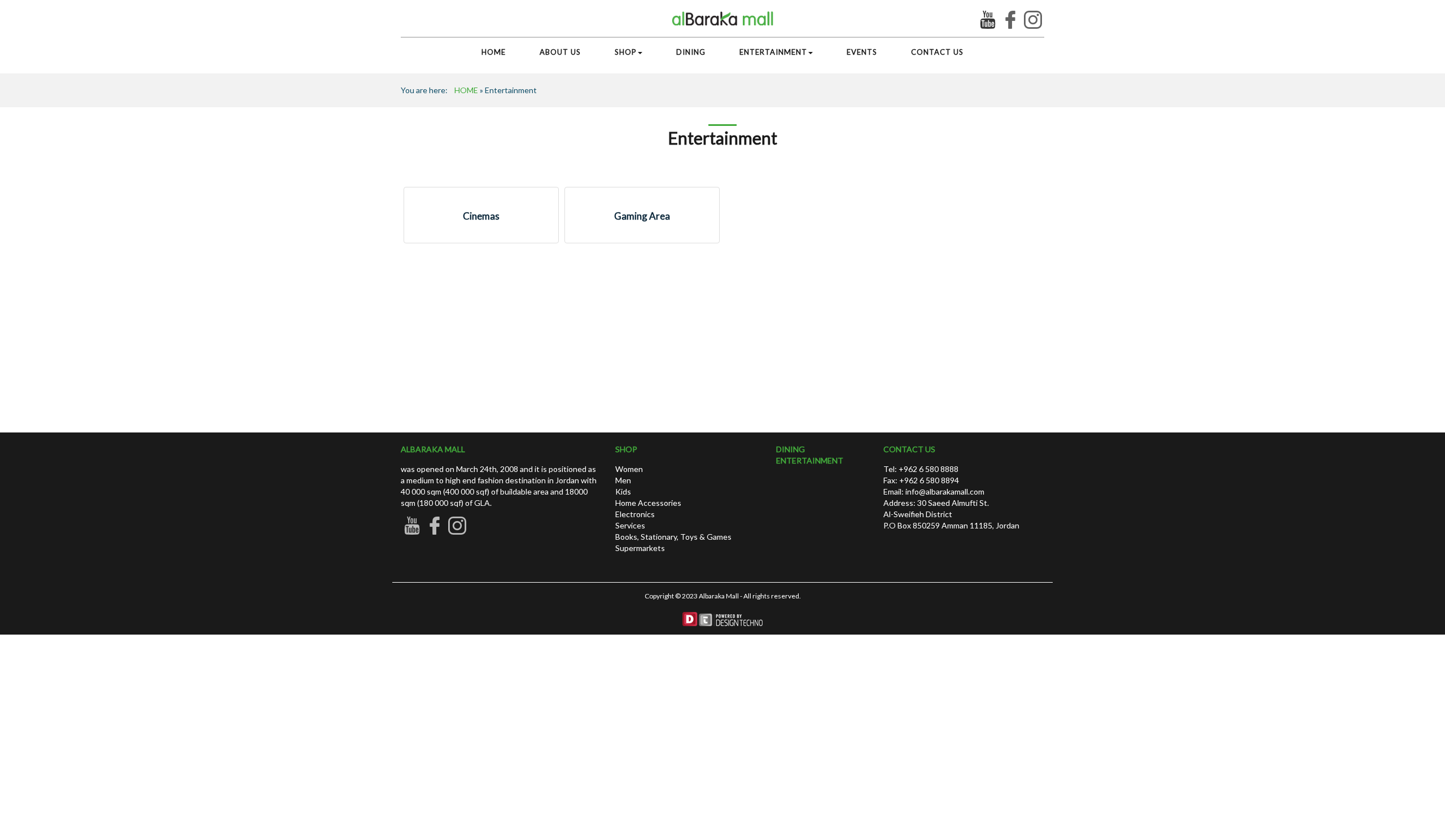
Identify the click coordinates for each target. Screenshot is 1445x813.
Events (862, 51)
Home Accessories (648, 503)
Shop (626, 51)
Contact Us (937, 51)
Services (630, 525)
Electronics (635, 514)
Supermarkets (640, 548)
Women (629, 469)
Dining (691, 51)
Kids (623, 491)
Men (623, 480)
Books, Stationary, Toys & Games (673, 536)
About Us (560, 51)
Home (493, 51)
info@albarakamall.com (944, 491)
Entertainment (773, 51)
